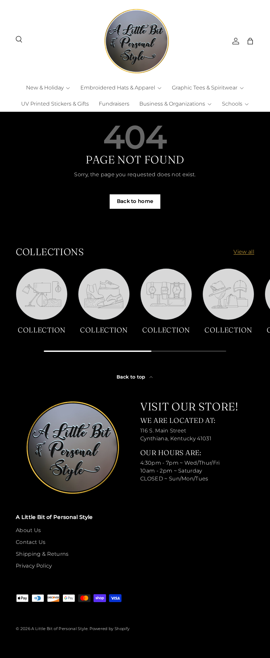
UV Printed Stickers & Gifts (55, 104)
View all (243, 252)
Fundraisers (114, 104)
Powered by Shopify (110, 628)
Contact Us (30, 542)
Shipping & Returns (42, 554)
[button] (250, 41)
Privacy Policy (34, 566)
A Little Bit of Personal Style (59, 628)
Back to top (132, 377)
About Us (28, 530)
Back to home (135, 201)
